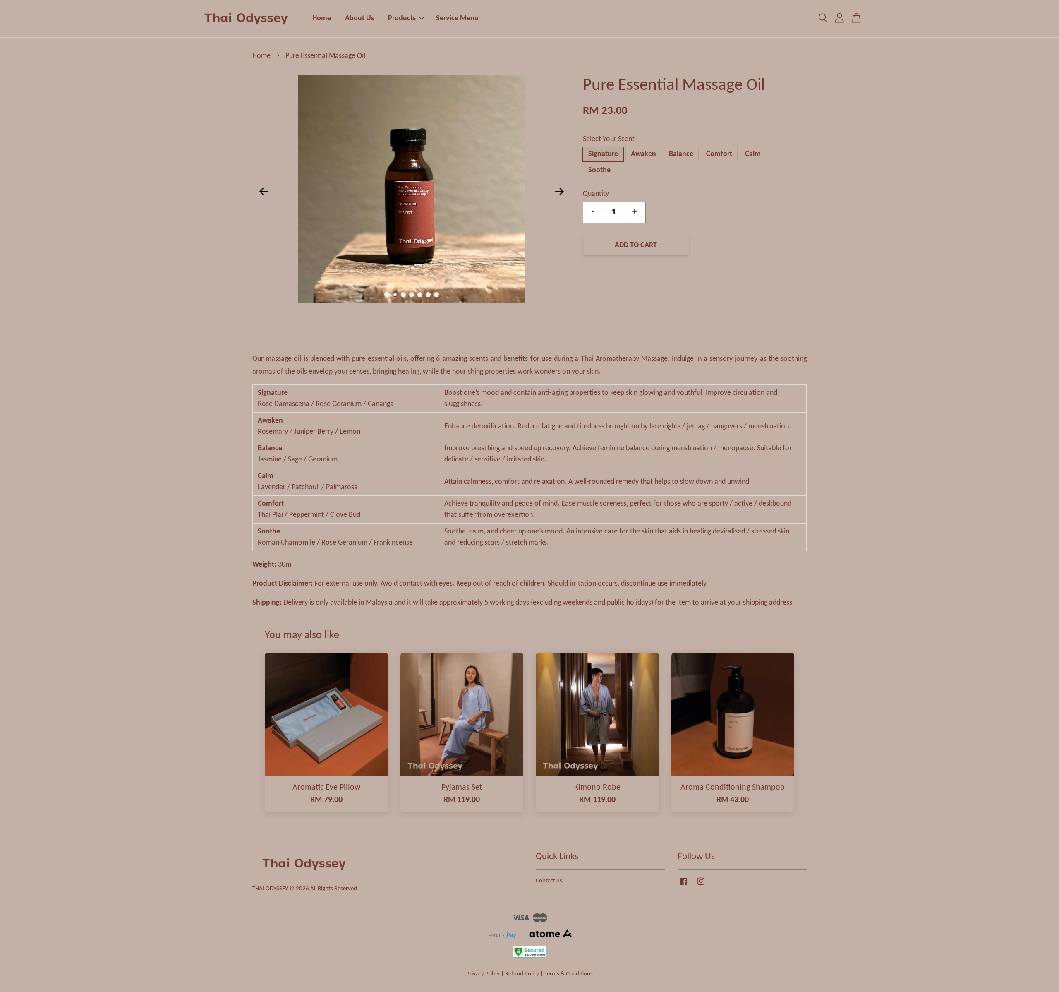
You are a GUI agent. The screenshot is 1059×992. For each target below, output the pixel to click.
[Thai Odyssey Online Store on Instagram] (701, 886)
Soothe (599, 170)
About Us (359, 18)
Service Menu (457, 18)
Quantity (596, 194)
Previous (263, 191)
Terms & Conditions (568, 974)
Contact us (549, 881)
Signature (603, 154)
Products (402, 18)
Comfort (719, 154)
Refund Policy (522, 974)
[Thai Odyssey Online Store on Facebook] (683, 886)
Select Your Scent (609, 139)
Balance (681, 154)
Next (559, 191)
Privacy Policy (483, 974)
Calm (753, 154)
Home (321, 18)
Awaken (643, 154)
